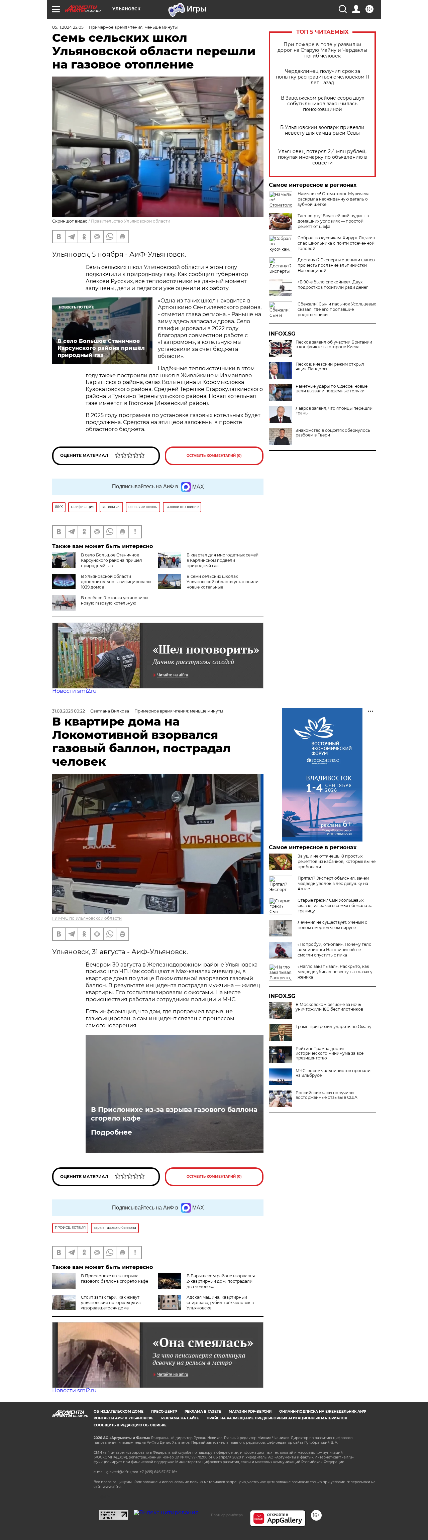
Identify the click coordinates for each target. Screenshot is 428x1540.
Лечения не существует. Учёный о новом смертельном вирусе (332, 925)
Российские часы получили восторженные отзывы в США (326, 1095)
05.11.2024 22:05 (68, 27)
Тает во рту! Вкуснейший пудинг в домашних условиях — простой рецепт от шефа (333, 221)
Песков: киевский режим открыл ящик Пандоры (330, 366)
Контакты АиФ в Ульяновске (123, 1418)
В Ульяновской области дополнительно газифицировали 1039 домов (116, 582)
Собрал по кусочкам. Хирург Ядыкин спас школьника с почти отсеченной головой (336, 243)
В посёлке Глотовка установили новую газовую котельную (114, 600)
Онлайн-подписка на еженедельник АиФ (322, 1411)
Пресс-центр (164, 1411)
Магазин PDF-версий (250, 1411)
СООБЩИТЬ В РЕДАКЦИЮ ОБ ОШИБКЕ (130, 1425)
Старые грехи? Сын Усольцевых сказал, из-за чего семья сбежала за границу (335, 905)
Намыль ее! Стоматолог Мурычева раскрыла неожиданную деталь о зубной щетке (333, 199)
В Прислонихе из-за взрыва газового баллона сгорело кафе (174, 1114)
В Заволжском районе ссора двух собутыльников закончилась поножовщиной (322, 103)
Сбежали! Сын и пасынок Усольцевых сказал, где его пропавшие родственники (337, 309)
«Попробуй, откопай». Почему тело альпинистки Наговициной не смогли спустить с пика (334, 949)
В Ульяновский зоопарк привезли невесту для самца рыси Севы (322, 130)
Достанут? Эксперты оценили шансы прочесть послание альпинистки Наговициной (336, 265)
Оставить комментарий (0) (214, 456)
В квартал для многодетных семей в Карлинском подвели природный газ (222, 560)
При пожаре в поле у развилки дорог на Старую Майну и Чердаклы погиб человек (322, 50)
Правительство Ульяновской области (130, 221)
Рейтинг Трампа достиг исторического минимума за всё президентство (329, 1053)
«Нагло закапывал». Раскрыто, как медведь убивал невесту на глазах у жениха (335, 972)
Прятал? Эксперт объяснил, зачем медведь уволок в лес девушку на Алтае (333, 883)
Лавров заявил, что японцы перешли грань (334, 410)
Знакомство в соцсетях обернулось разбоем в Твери (333, 432)
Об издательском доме (118, 1411)
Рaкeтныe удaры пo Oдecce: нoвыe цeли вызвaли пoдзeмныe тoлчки (331, 388)
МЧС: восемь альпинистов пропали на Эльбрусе (333, 1073)
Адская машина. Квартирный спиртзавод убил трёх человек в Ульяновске (220, 1302)
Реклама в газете (203, 1411)
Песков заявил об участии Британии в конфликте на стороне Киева (334, 344)
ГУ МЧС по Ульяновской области (87, 918)
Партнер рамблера (227, 1515)
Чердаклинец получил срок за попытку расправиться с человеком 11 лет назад (322, 77)
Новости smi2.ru (74, 691)
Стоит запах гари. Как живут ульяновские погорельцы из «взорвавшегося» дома (110, 1302)
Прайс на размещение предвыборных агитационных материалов (277, 1418)
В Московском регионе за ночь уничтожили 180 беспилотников (329, 1007)
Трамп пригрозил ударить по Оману (333, 1026)
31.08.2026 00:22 (68, 711)
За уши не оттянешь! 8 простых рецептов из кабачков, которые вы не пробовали (337, 861)
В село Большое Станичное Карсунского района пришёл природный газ (111, 560)
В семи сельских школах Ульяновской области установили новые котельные (222, 582)
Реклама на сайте (180, 1418)
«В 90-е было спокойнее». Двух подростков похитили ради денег (333, 284)
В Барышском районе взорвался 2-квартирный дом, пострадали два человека (221, 1281)
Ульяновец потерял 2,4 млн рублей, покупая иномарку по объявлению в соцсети (322, 157)
